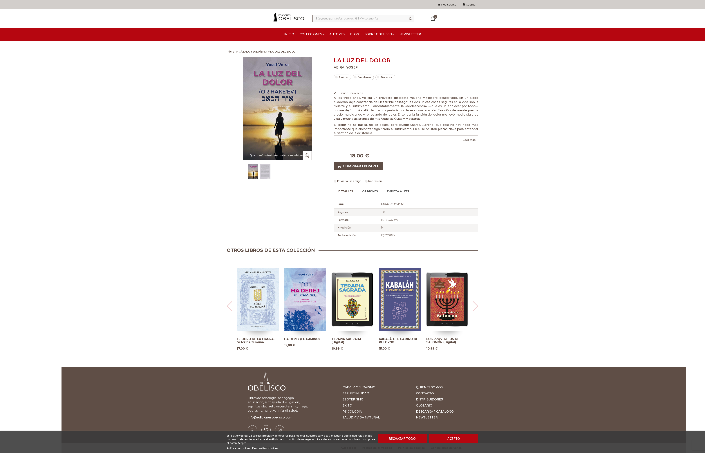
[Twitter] (266, 429)
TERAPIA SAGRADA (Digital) (346, 340)
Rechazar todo (402, 438)
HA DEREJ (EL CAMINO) (302, 339)
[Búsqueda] (410, 18)
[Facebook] (252, 429)
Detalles (345, 191)
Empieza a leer (398, 191)
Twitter (344, 77)
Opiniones (370, 191)
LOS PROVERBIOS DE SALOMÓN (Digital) (442, 340)
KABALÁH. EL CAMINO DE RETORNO (398, 340)
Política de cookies (238, 448)
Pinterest (386, 77)
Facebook (364, 77)
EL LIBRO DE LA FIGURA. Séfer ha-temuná (255, 340)
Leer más (469, 140)
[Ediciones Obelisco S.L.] (288, 17)
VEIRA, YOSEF (346, 67)
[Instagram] (279, 429)
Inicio (230, 51)
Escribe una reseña (350, 93)
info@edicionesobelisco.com (270, 417)
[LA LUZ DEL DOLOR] (253, 171)
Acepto (453, 438)
